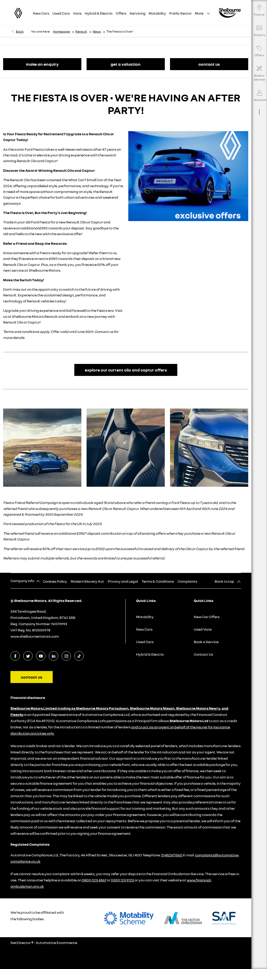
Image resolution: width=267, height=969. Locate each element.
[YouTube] (41, 656)
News (97, 31)
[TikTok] (79, 656)
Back (20, 31)
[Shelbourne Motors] (230, 13)
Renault (81, 31)
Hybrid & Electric (150, 654)
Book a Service (206, 641)
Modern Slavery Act (87, 581)
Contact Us (203, 654)
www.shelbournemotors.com (34, 636)
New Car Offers (207, 616)
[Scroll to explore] (259, 107)
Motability (145, 616)
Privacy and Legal (123, 581)
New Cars (144, 629)
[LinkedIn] (53, 656)
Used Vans (203, 629)
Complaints (187, 581)
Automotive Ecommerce (56, 942)
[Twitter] (28, 656)
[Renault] (18, 13)
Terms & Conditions (158, 581)
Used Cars (145, 641)
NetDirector (20, 942)
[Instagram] (66, 656)
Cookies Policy (55, 581)
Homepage (61, 31)
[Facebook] (15, 656)
